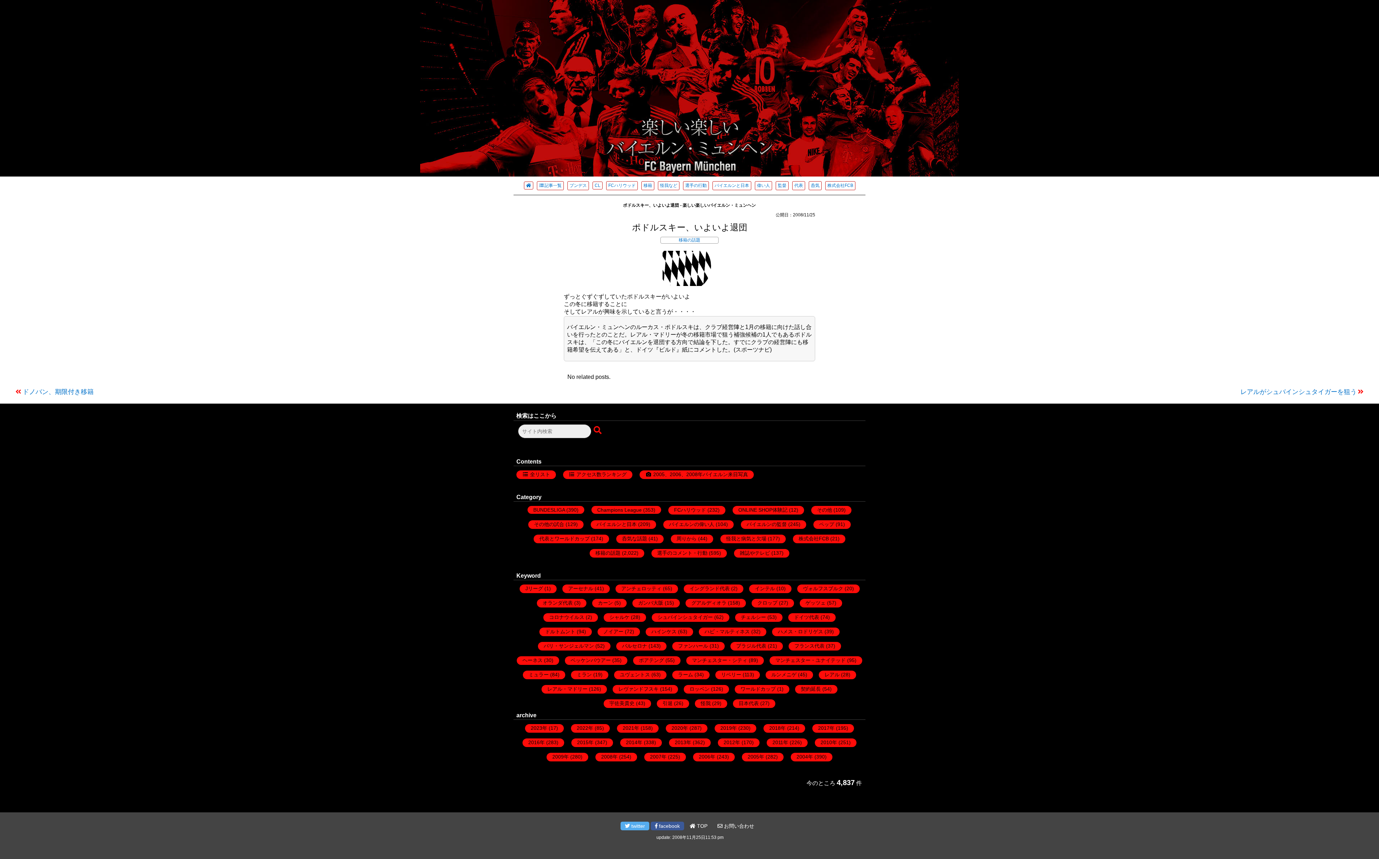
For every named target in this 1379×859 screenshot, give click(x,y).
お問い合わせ (738, 826)
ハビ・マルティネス (727, 631)
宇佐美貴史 (622, 703)
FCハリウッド (622, 185)
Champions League (619, 510)
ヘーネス (533, 660)
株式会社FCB (840, 185)
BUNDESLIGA (549, 510)
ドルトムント (560, 631)
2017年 (826, 728)
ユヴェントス (635, 674)
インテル (765, 588)
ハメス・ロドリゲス (800, 631)
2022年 (585, 728)
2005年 (756, 757)
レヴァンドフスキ (638, 689)
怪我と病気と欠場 (746, 538)
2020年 (680, 728)
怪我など (668, 185)
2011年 (780, 742)
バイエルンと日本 (732, 185)
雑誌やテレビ (755, 553)
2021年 (631, 728)
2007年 (658, 757)
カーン (605, 603)
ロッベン (700, 689)
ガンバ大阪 (650, 603)
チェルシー (753, 617)
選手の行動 (696, 185)
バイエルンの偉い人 (691, 524)
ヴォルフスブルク (823, 588)
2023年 (539, 728)
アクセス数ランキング (601, 474)
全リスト (540, 474)
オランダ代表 (558, 603)
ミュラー (539, 674)
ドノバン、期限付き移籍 (58, 391)
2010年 (829, 742)
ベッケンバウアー (591, 660)
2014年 (634, 742)
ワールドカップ (758, 689)
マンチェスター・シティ (719, 660)
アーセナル (580, 588)
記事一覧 (553, 185)
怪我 (706, 703)
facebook (669, 826)
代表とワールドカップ (564, 538)
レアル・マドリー (567, 689)
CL (597, 185)
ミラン (584, 674)
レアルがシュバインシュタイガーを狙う (1298, 391)
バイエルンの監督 (767, 524)
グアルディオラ (708, 603)
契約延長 (811, 689)
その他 (824, 510)
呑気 (815, 185)
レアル (832, 674)
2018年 (777, 728)
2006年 (707, 757)
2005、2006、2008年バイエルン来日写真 (700, 474)
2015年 (585, 742)
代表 (798, 185)
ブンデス (578, 185)
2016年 (536, 742)
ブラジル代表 (751, 646)
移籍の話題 (689, 240)
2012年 (732, 742)
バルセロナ (634, 646)
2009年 (560, 757)
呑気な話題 (634, 538)
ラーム (685, 674)
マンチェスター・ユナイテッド (810, 660)
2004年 (805, 757)
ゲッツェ (815, 603)
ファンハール (693, 646)
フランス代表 (809, 646)
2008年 (609, 757)
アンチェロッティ (641, 588)
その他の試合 (549, 524)
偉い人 (763, 185)
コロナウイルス (566, 617)
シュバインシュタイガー (685, 617)
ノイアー (613, 631)
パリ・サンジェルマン (569, 646)
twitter (637, 826)
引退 (668, 703)
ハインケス (664, 631)
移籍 (648, 185)
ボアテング (651, 660)
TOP (701, 826)
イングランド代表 (710, 588)
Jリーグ (534, 588)
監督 (782, 185)
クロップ (767, 603)
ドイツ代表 (806, 617)
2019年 (728, 728)
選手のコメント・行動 (682, 553)
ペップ (826, 524)
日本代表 (749, 703)
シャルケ (619, 617)
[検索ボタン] (598, 430)
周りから (687, 538)
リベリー (731, 674)
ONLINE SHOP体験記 (763, 510)
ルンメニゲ (784, 674)
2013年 (683, 742)
